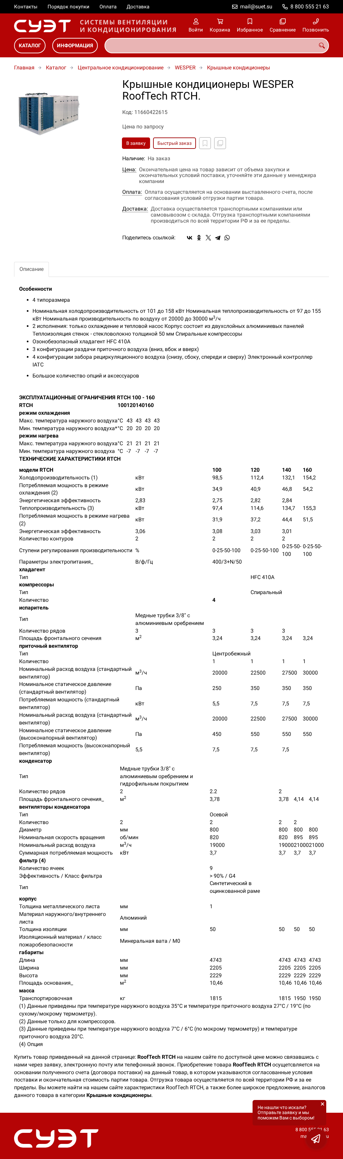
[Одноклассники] (199, 238)
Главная (24, 67)
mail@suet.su (256, 6)
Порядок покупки (68, 7)
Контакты (26, 7)
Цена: (129, 170)
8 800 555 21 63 (309, 6)
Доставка (138, 7)
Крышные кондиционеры (238, 67)
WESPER (185, 67)
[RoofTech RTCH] (63, 112)
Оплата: (132, 192)
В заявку (136, 143)
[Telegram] (218, 238)
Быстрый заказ (174, 143)
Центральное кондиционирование (120, 67)
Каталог (30, 46)
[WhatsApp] (227, 238)
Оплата (108, 7)
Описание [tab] (31, 269)
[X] (208, 238)
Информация (75, 46)
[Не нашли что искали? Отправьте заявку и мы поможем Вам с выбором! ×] (316, 1139)
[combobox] (217, 45)
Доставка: (135, 209)
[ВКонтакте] (190, 238)
